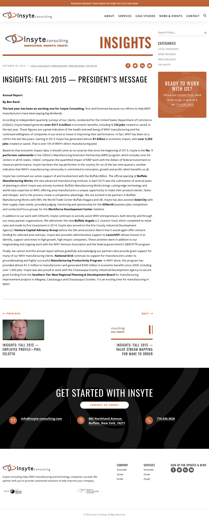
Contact (193, 16)
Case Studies (145, 16)
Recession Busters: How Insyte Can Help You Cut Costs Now (104, 3)
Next (146, 313)
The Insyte (91, 65)
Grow (120, 474)
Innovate (122, 469)
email (178, 100)
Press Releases (76, 65)
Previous (13, 313)
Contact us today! (104, 404)
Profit (120, 479)
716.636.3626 (185, 104)
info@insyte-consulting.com (41, 419)
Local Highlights (40, 65)
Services (125, 16)
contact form (185, 95)
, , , (107, 421)
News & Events (170, 16)
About (109, 16)
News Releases (59, 65)
